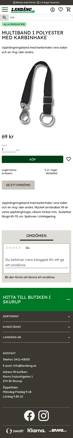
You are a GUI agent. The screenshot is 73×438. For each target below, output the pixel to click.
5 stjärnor (19, 247)
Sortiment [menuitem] (11, 316)
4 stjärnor (16, 247)
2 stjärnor (10, 247)
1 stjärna (7, 247)
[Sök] (4, 17)
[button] (5, 10)
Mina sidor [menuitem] (52, 9)
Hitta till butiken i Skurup (27, 299)
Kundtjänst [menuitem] (12, 326)
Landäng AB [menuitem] (12, 337)
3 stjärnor (13, 247)
